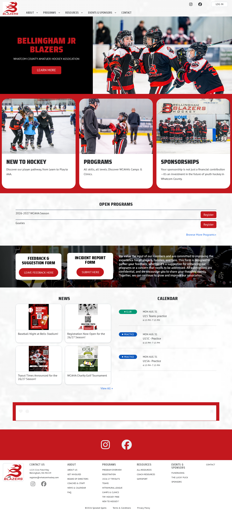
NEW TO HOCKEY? (110, 501)
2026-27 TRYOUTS (111, 478)
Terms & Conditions (122, 508)
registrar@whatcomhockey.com (44, 477)
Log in (219, 4)
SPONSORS (176, 481)
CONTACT (210, 464)
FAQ (69, 492)
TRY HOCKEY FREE (110, 496)
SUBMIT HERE (90, 272)
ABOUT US (72, 469)
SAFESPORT (142, 478)
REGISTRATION (109, 474)
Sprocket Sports (99, 508)
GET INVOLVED (74, 474)
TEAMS (105, 483)
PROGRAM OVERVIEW (112, 469)
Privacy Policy (143, 508)
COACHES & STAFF (76, 483)
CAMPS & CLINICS (110, 492)
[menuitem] (32, 12)
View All (106, 388)
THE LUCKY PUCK (179, 477)
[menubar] (79, 12)
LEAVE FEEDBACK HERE (38, 272)
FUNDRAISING (177, 472)
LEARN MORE (46, 70)
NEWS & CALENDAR (76, 487)
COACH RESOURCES (146, 474)
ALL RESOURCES (144, 469)
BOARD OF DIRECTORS (77, 478)
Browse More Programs (200, 234)
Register (209, 214)
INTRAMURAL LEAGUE (112, 487)
